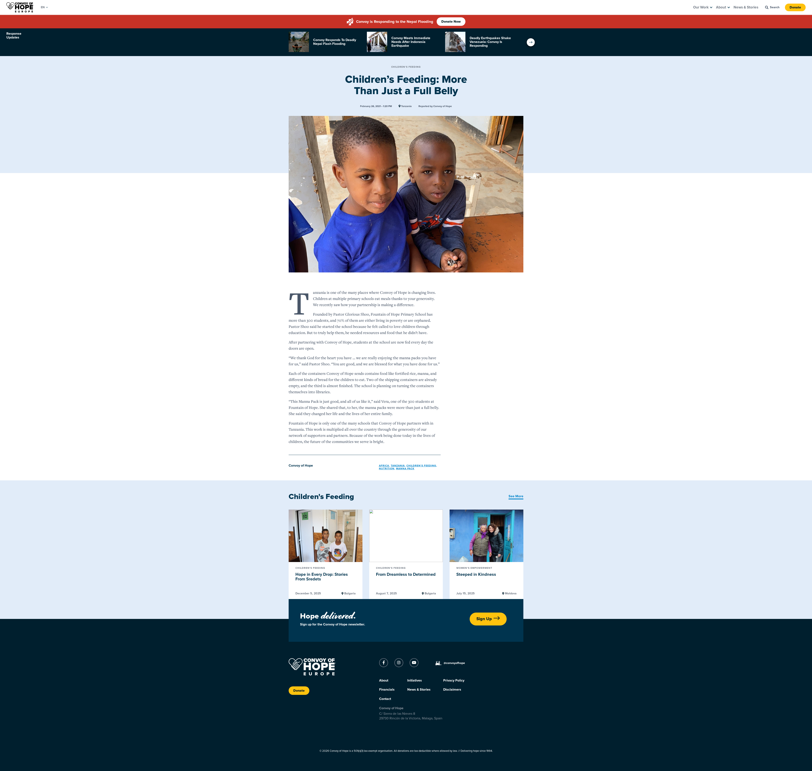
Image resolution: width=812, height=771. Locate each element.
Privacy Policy (453, 680)
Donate (795, 7)
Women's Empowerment (474, 568)
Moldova (510, 593)
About (721, 7)
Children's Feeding (406, 66)
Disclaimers (452, 689)
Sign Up (484, 618)
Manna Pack (405, 468)
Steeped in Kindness (476, 574)
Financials (387, 689)
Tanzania (406, 106)
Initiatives (414, 680)
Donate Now (451, 21)
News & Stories (746, 7)
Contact (385, 699)
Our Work (701, 7)
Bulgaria (349, 593)
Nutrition (386, 468)
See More (516, 496)
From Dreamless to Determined (406, 574)
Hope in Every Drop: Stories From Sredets (321, 577)
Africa (384, 465)
